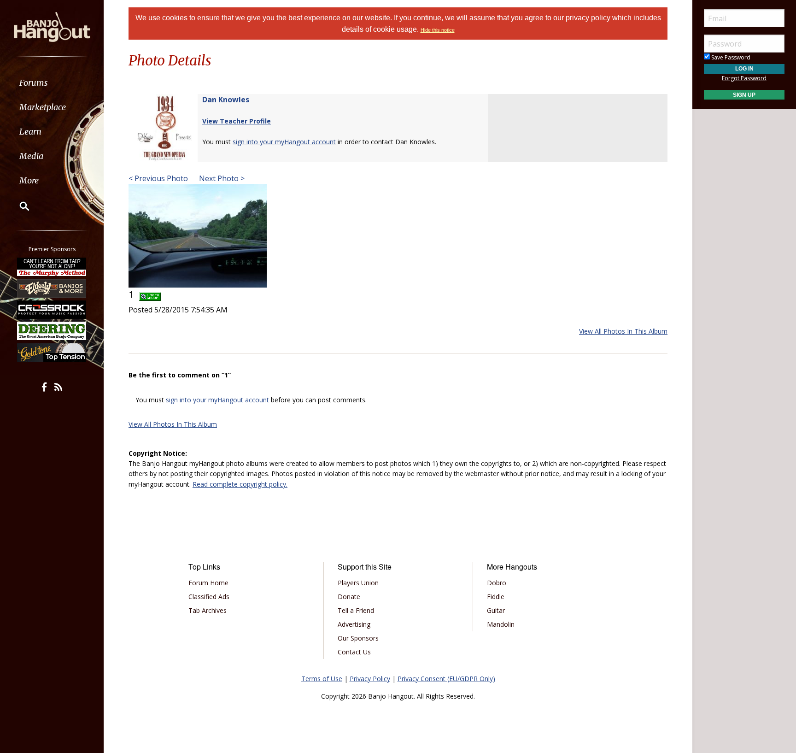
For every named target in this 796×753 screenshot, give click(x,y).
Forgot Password (744, 78)
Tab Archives (207, 610)
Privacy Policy (370, 678)
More (29, 180)
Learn (30, 131)
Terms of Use (321, 678)
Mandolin (501, 624)
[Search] (18, 206)
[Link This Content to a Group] (150, 293)
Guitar (496, 610)
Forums (33, 82)
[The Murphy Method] (52, 266)
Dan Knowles (225, 99)
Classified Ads (208, 596)
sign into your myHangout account (284, 141)
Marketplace (42, 107)
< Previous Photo (158, 178)
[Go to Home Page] (52, 26)
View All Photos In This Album (623, 331)
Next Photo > (221, 178)
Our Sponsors (358, 638)
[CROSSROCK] (52, 309)
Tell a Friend (356, 610)
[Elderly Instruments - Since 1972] (52, 288)
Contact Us (354, 651)
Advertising (354, 624)
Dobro (496, 582)
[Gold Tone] (52, 352)
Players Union (358, 582)
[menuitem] (52, 83)
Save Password (730, 57)
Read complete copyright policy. (240, 484)
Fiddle (495, 596)
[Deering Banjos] (52, 330)
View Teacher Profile (236, 121)
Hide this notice (438, 30)
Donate (349, 596)
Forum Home (208, 582)
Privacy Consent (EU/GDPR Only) (446, 678)
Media (31, 156)
